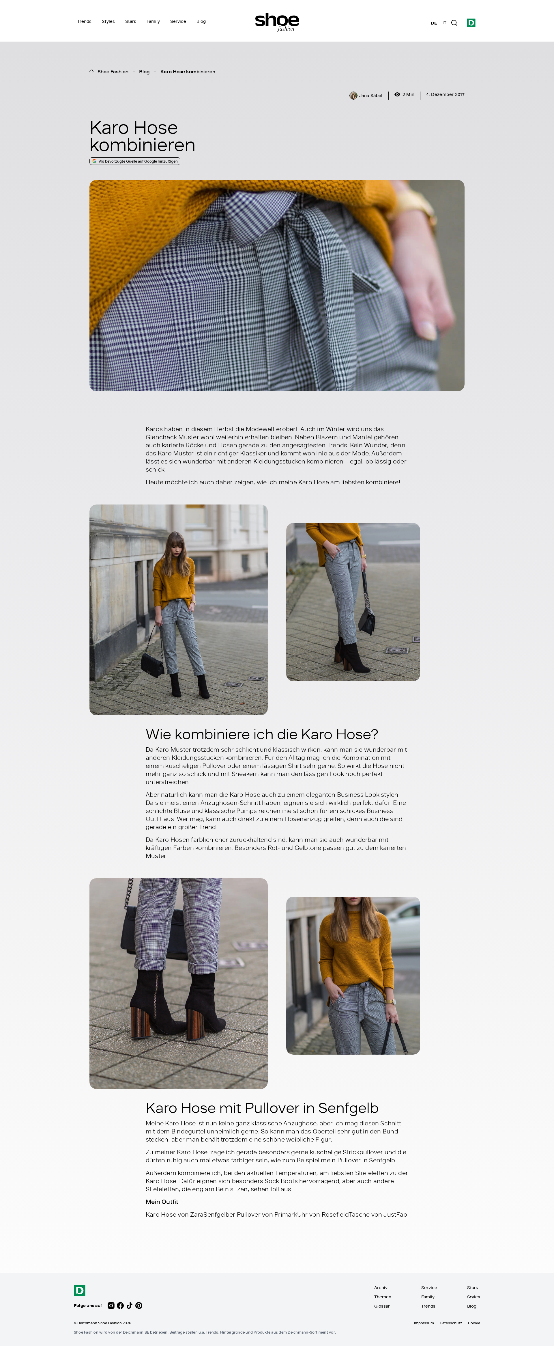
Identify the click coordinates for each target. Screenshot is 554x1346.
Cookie (474, 1323)
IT (444, 23)
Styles (108, 21)
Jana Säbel (371, 95)
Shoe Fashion (113, 71)
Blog (201, 21)
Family (153, 21)
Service (178, 21)
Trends (84, 21)
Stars (130, 21)
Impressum (424, 1322)
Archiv (381, 1287)
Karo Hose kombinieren (187, 71)
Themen (382, 1297)
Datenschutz (451, 1322)
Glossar (382, 1306)
